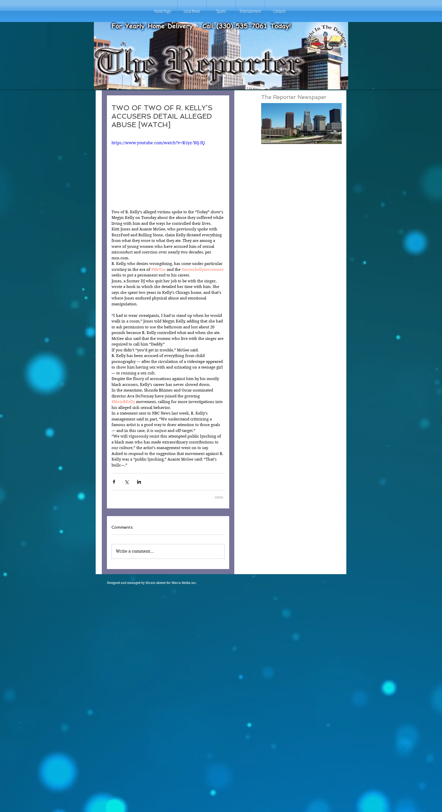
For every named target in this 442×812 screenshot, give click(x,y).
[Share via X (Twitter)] (126, 481)
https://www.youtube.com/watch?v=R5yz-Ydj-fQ (158, 142)
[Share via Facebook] (114, 481)
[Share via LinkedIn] (139, 481)
